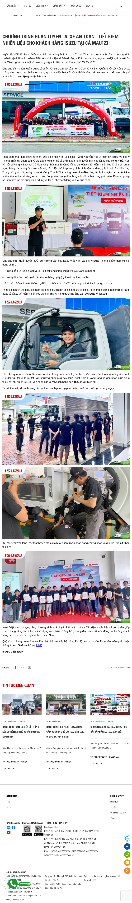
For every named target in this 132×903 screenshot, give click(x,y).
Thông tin (14, 761)
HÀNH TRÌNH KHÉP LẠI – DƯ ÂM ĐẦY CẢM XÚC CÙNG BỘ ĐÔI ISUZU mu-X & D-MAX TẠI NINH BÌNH (65, 731)
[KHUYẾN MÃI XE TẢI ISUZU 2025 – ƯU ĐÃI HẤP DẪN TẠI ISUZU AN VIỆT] (110, 704)
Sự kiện (24, 761)
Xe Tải (8, 807)
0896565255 (59, 847)
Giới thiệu (114, 802)
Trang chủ (17, 15)
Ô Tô (8, 802)
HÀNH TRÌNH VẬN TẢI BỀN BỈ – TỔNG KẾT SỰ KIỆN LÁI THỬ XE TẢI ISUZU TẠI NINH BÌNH (21, 731)
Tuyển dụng (75, 6)
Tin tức (27, 6)
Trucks (22, 721)
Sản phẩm (11, 796)
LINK (39, 645)
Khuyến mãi (114, 757)
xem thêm (7, 768)
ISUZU (47, 827)
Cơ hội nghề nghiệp (118, 813)
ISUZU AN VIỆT (117, 796)
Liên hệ (89, 6)
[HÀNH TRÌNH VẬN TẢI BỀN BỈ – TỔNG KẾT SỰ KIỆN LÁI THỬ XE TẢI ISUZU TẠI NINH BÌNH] (22, 704)
